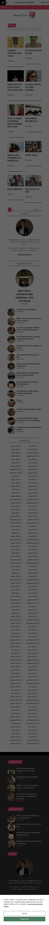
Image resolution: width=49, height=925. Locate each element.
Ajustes (24, 913)
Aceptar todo (24, 919)
